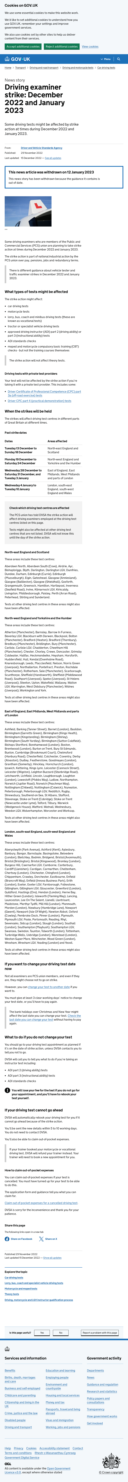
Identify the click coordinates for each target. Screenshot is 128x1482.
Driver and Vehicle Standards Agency (41, 147)
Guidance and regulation (102, 1384)
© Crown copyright (111, 1472)
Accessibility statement (54, 1448)
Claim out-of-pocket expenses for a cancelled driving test (41, 1203)
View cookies (90, 46)
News (90, 1377)
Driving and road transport (44, 67)
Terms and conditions (18, 1453)
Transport (20, 67)
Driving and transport (18, 1427)
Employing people (57, 1377)
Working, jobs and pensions (63, 1427)
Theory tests (12, 1294)
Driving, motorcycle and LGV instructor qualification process (39, 1299)
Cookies (31, 1448)
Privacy (18, 1448)
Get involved (95, 1423)
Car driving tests (106, 67)
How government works (102, 1416)
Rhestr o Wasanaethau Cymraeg (55, 1453)
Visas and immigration (60, 1420)
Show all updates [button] (52, 1257)
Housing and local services (63, 1395)
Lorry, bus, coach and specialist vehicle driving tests (34, 1283)
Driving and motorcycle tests (77, 67)
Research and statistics (102, 1391)
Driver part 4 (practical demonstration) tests (39, 401)
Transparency (95, 1409)
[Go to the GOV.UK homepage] (17, 59)
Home (8, 67)
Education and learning (60, 1370)
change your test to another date (49, 987)
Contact (78, 1448)
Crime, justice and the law (21, 1413)
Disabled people (15, 1420)
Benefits (10, 1370)
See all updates (53, 158)
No (64, 1332)
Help (8, 1448)
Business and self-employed (22, 1388)
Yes (45, 1332)
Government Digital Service (22, 1457)
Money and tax (55, 1402)
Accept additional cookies (23, 46)
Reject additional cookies (62, 46)
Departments (95, 1370)
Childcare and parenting (20, 1395)
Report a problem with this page (100, 1332)
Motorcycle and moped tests (21, 1288)
